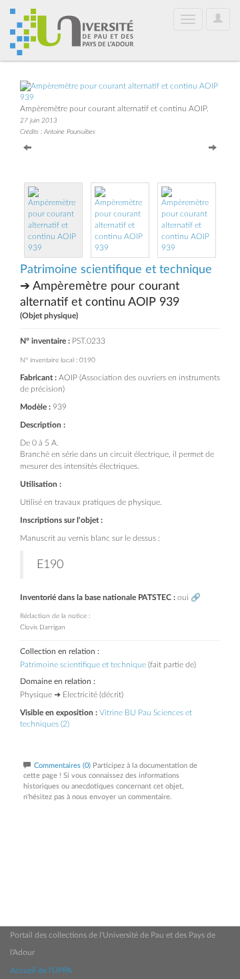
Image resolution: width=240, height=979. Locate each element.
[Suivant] (212, 146)
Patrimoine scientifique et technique (116, 270)
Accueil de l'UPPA (41, 970)
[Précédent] (27, 146)
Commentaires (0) (62, 765)
